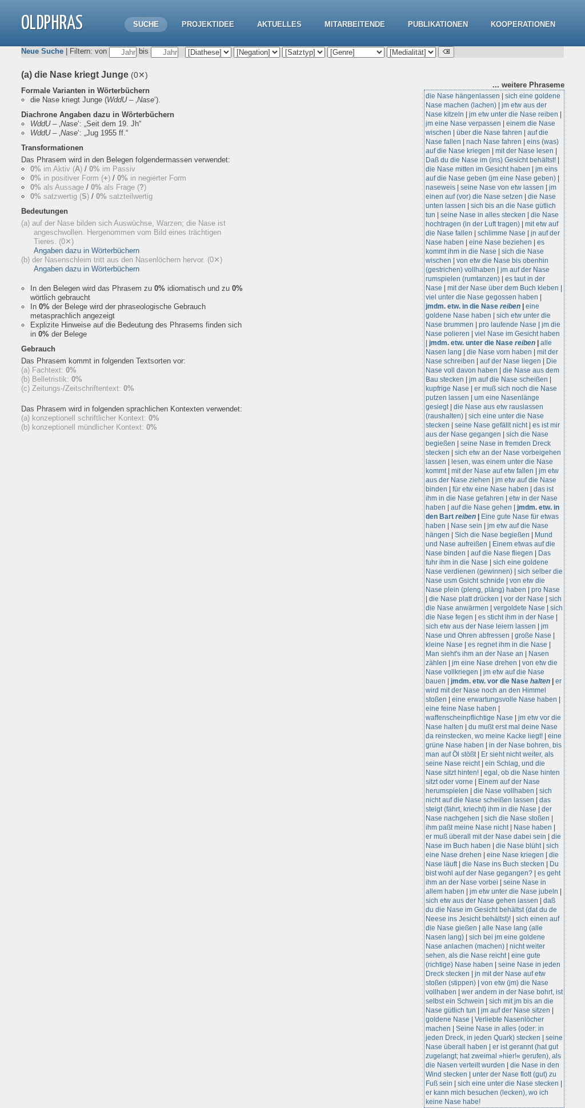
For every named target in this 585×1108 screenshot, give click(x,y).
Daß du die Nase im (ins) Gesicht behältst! (491, 160)
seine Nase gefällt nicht (491, 425)
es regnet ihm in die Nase (507, 645)
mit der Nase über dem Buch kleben (503, 288)
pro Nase (545, 590)
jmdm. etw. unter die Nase (482, 343)
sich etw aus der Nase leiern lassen (481, 626)
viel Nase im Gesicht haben (517, 334)
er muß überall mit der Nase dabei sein (486, 837)
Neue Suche (42, 51)
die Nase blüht (518, 846)
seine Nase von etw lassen (502, 187)
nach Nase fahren (494, 142)
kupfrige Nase (447, 389)
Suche (146, 24)
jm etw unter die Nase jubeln (514, 891)
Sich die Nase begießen (492, 535)
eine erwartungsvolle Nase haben (504, 699)
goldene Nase (448, 1019)
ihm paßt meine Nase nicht (467, 827)
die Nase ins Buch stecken (503, 864)
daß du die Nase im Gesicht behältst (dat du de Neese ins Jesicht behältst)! (491, 910)
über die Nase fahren (489, 133)
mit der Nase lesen (524, 151)
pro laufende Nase (507, 325)
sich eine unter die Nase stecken (508, 1083)
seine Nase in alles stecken (483, 215)
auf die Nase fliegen (502, 553)
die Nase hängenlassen (463, 96)
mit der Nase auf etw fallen (492, 471)
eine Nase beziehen (500, 242)
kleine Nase (444, 645)
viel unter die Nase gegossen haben (482, 297)
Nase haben (533, 827)
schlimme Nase (502, 233)
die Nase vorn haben (499, 352)
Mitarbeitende (354, 24)
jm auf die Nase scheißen (508, 379)
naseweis (440, 187)
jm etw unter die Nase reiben (513, 114)
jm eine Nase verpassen (463, 123)
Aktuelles (279, 24)
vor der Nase (524, 599)
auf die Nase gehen (481, 507)
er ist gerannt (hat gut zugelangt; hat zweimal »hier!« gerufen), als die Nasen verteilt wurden (493, 1056)
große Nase (533, 635)
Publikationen (438, 24)
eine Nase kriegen (515, 855)
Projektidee (208, 24)
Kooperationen (523, 24)
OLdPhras (52, 23)
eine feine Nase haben (461, 709)
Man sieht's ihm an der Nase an (475, 654)
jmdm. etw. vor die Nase (500, 681)
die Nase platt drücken (464, 599)
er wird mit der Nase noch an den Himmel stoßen (494, 690)
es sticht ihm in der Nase (516, 617)
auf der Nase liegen (510, 361)
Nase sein (466, 526)
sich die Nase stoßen (517, 818)
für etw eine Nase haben (490, 489)
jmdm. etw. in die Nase (473, 306)
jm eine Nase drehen (484, 663)
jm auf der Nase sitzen (515, 1010)
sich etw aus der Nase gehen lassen (482, 901)
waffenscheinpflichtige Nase (469, 718)
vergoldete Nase (519, 608)
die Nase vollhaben (504, 791)
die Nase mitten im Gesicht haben (478, 169)
